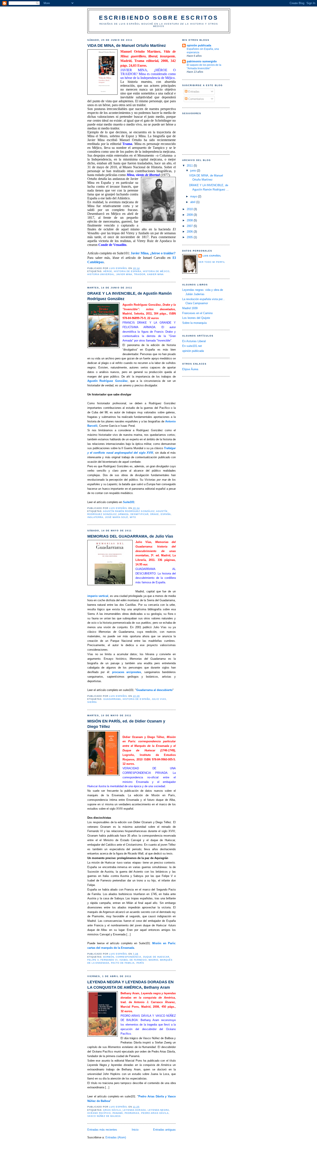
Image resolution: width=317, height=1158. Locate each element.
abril (193, 202)
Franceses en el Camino (197, 313)
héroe (107, 271)
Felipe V (93, 960)
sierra (92, 702)
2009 (190, 214)
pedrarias (132, 1113)
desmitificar (139, 514)
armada (123, 514)
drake (154, 514)
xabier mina (155, 274)
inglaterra (95, 517)
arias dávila (112, 1110)
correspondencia (128, 957)
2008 (190, 220)
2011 (190, 165)
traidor (139, 274)
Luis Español (212, 256)
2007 (190, 226)
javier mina (124, 274)
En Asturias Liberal (194, 341)
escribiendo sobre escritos (158, 17)
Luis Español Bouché (136, 24)
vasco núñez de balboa (104, 1116)
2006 (190, 231)
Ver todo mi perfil (211, 262)
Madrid (153, 960)
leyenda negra (158, 1110)
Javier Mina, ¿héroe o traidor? (153, 253)
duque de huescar (156, 957)
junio (193, 170)
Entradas (193, 91)
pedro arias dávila (155, 1113)
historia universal (101, 274)
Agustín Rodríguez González (107, 380)
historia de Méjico (156, 271)
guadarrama (112, 699)
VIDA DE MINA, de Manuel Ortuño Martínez (126, 45)
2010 (190, 209)
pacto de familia (123, 963)
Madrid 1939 (190, 308)
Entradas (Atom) (115, 1137)
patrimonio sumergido (202, 61)
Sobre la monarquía (194, 322)
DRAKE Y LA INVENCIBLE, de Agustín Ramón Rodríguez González (129, 296)
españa (166, 514)
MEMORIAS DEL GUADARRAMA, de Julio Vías (130, 536)
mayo (194, 196)
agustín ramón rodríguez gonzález (128, 511)
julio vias (159, 699)
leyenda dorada (134, 1110)
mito (133, 517)
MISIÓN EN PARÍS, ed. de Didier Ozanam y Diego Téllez (126, 724)
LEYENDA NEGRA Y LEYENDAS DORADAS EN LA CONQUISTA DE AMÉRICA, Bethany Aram (130, 985)
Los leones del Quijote (196, 317)
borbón (108, 957)
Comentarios (195, 99)
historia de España (127, 271)
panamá (118, 1113)
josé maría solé (116, 517)
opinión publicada (199, 45)
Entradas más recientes (102, 1129)
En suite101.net (192, 346)
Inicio (135, 1129)
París (140, 963)
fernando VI (109, 960)
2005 (190, 237)
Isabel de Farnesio (133, 960)
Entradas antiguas (164, 1129)
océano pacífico (99, 1113)
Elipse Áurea (190, 369)
